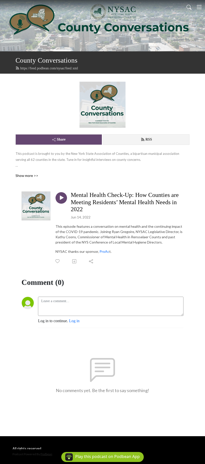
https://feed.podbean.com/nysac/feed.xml (49, 68)
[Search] (189, 7)
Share (61, 139)
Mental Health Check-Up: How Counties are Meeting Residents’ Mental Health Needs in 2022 (125, 202)
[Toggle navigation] (199, 7)
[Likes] (58, 261)
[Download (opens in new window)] (75, 261)
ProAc (104, 251)
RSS (149, 139)
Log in (74, 321)
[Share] (91, 261)
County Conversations (47, 60)
